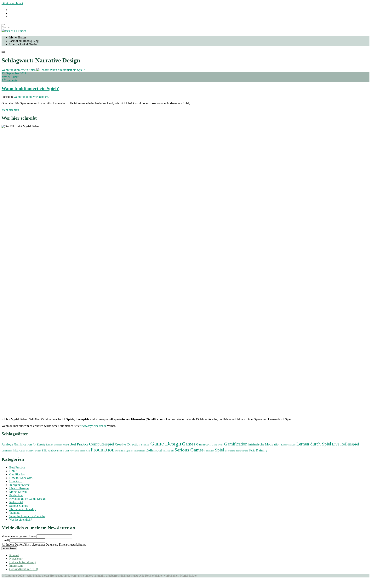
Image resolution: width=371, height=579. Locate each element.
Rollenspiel (154, 450)
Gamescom (203, 444)
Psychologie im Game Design (27, 498)
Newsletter (15, 558)
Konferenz (286, 445)
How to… (15, 481)
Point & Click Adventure (68, 451)
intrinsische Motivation (264, 444)
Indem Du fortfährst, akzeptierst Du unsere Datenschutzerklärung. (45, 544)
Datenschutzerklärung (22, 562)
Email (5, 540)
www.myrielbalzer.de (93, 425)
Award (66, 445)
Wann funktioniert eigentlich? (31, 96)
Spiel (219, 449)
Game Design (165, 443)
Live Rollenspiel (345, 444)
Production (85, 451)
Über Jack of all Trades (23, 44)
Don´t (12, 471)
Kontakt (14, 555)
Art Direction (56, 445)
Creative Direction (127, 444)
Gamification (236, 443)
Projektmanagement (124, 451)
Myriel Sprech (18, 491)
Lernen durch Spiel (313, 443)
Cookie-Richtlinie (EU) (23, 569)
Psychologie (139, 451)
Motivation (19, 450)
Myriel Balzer (17, 37)
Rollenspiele (168, 451)
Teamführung (242, 451)
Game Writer (217, 445)
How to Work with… (22, 477)
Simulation (209, 451)
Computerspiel (101, 444)
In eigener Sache (19, 484)
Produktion (103, 450)
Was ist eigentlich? (20, 519)
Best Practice (79, 444)
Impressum (16, 565)
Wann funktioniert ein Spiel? (19, 70)
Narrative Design (33, 451)
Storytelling (230, 451)
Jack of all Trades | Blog (24, 41)
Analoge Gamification (17, 444)
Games (188, 443)
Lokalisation (7, 451)
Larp (293, 445)
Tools (252, 450)
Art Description (41, 444)
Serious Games (189, 449)
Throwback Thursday (22, 509)
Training (261, 450)
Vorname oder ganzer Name (19, 536)
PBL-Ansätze (49, 450)
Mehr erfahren (10, 110)
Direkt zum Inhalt (12, 3)
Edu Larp (145, 445)
